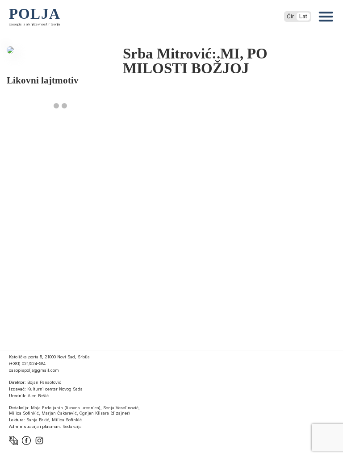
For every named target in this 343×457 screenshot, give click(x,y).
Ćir (290, 16)
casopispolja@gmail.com (34, 370)
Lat (303, 16)
